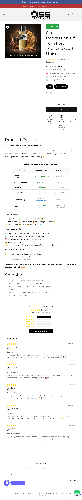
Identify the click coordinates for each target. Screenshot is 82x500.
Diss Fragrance (15, 493)
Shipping (49, 69)
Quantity (49, 93)
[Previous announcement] (4, 2)
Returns (38, 469)
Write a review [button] (41, 331)
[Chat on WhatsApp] (77, 493)
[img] (11, 344)
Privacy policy (38, 493)
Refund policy (60, 493)
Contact (51, 469)
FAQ (44, 469)
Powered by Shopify (26, 493)
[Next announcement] (78, 2)
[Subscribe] (38, 480)
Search (30, 469)
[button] (4, 14)
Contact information (42, 495)
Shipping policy (49, 493)
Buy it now (61, 110)
